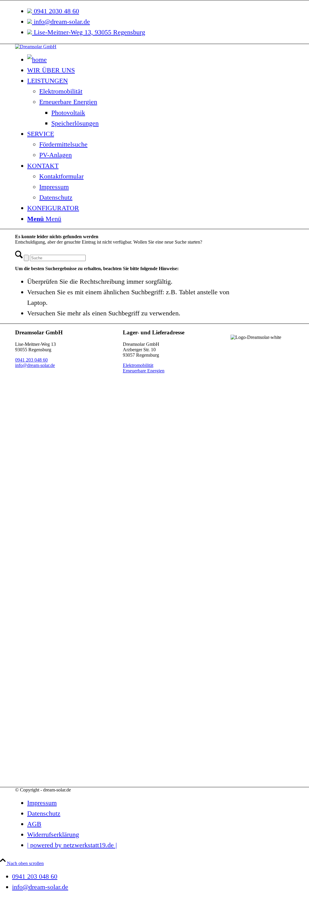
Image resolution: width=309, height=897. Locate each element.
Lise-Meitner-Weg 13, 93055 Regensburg (88, 32)
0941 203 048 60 (31, 359)
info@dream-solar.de (61, 21)
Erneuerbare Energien (143, 370)
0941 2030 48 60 (55, 11)
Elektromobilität (138, 365)
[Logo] (35, 46)
